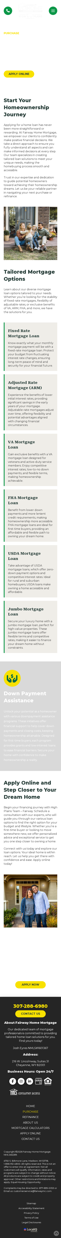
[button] (53, 11)
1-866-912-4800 (12, 1163)
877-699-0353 (46, 1188)
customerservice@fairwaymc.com (33, 1191)
